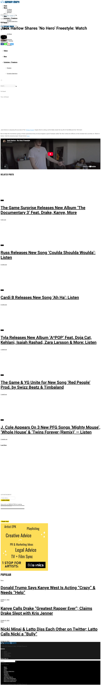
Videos (5, 668)
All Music (9, 9)
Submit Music (7, 656)
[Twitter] (12, 44)
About (5, 651)
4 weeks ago (4, 264)
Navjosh (11, 41)
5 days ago (3, 219)
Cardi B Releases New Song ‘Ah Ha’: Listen (40, 297)
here (28, 136)
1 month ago (4, 349)
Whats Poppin (30, 130)
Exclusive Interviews (12, 21)
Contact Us (6, 654)
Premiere (9, 20)
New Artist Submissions (10, 678)
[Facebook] (2, 44)
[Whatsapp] (5, 44)
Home (5, 6)
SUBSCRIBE (5, 500)
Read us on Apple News (10, 681)
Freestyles (9, 11)
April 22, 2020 (4, 42)
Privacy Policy (7, 653)
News (2, 580)
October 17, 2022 (5, 599)
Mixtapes (9, 12)
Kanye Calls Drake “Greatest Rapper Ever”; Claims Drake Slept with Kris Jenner (46, 611)
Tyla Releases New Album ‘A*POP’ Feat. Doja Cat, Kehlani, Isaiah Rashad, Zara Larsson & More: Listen (49, 340)
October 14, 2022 (5, 641)
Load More (4, 445)
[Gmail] (8, 44)
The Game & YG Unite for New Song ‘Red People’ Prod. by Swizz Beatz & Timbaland (45, 385)
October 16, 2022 (5, 620)
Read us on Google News (10, 680)
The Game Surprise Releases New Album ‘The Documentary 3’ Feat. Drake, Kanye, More (43, 210)
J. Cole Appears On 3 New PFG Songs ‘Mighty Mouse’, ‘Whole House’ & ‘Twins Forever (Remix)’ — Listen (50, 430)
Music (5, 8)
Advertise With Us (8, 677)
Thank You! (5, 521)
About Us (6, 674)
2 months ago (4, 439)
